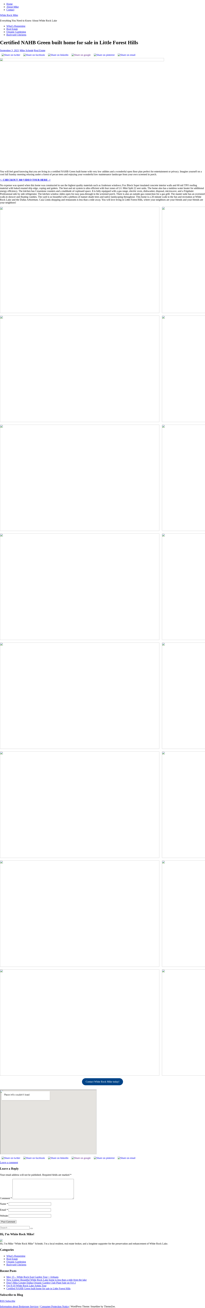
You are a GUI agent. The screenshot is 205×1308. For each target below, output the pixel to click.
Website (4, 1215)
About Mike (12, 6)
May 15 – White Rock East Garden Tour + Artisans (32, 1277)
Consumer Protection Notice (54, 1306)
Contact (10, 9)
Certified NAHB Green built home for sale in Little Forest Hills (38, 1288)
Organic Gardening (16, 31)
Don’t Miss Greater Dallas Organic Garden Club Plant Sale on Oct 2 (41, 1282)
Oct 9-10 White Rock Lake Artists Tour (26, 1285)
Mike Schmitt (26, 50)
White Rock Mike (9, 15)
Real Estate (12, 29)
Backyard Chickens (16, 34)
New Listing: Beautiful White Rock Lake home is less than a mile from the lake (46, 1279)
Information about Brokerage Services (19, 1306)
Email (4, 1209)
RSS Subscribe (7, 1301)
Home (9, 4)
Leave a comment (9, 1162)
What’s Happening (15, 26)
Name (4, 1203)
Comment (6, 1198)
